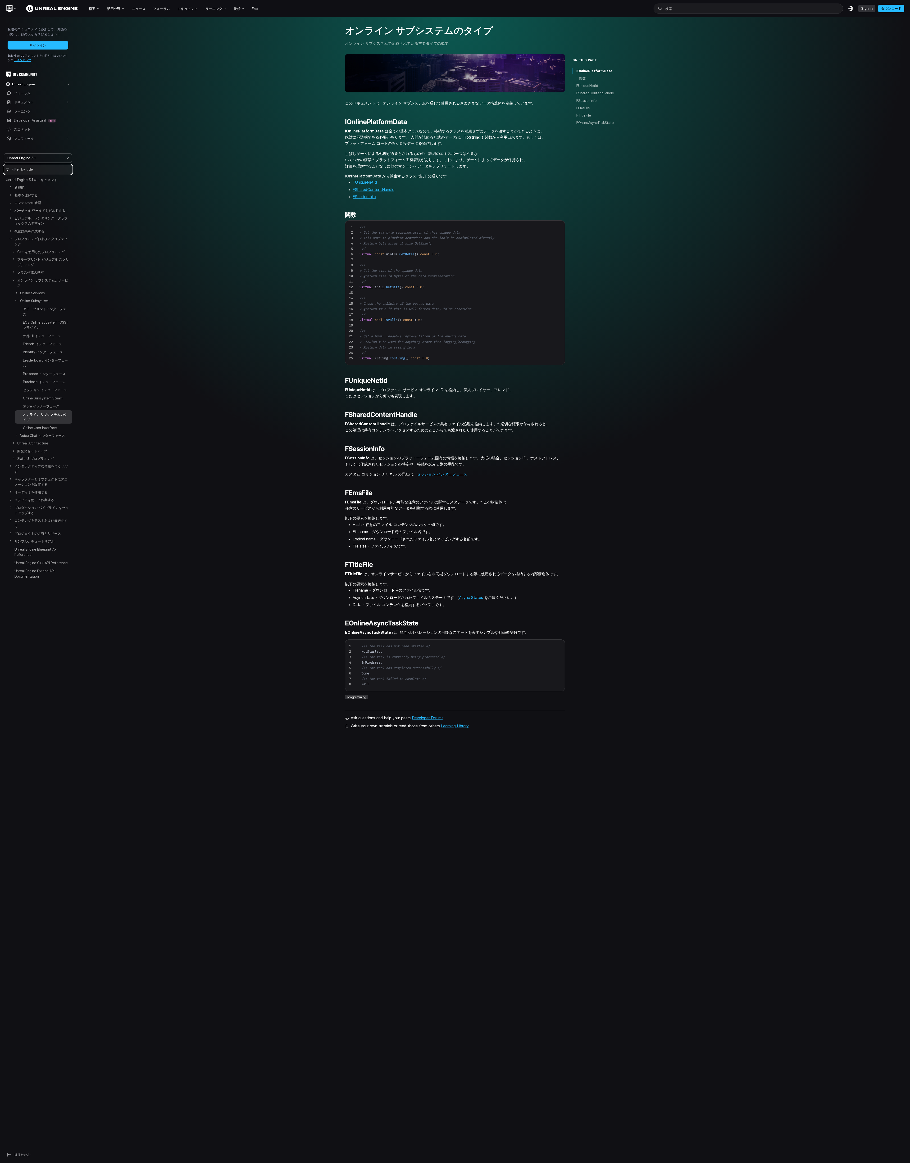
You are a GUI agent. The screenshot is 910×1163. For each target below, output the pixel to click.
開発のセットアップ (32, 451)
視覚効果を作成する (29, 231)
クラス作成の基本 (30, 272)
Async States (471, 597)
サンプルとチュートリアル (34, 541)
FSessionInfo (364, 196)
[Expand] (11, 187)
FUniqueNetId (365, 182)
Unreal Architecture (32, 443)
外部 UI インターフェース (42, 336)
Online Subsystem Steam (43, 398)
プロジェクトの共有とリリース (37, 533)
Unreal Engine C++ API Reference (41, 563)
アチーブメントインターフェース (46, 311)
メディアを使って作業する (34, 500)
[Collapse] (11, 238)
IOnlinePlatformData (594, 71)
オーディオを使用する (31, 492)
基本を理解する (26, 195)
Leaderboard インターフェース (45, 362)
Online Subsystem (34, 301)
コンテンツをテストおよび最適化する (41, 523)
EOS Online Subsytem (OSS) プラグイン (45, 325)
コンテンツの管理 (27, 203)
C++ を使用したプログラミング (41, 252)
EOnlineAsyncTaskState (595, 123)
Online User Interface (40, 428)
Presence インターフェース (44, 374)
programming (356, 697)
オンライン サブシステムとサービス (42, 282)
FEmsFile (583, 108)
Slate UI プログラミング (35, 459)
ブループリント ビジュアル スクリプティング (43, 262)
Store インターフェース (41, 406)
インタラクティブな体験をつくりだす (41, 468)
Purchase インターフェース (44, 382)
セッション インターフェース (45, 390)
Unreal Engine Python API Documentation (34, 573)
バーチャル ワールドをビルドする (39, 210)
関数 (582, 78)
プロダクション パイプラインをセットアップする (41, 510)
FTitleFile (583, 115)
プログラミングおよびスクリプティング (41, 241)
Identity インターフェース (43, 352)
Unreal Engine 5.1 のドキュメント (31, 180)
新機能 (19, 187)
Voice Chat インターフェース (42, 436)
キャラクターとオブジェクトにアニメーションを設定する (41, 481)
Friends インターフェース (42, 344)
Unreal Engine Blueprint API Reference (35, 552)
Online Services (32, 293)
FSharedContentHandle (373, 189)
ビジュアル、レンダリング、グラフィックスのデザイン (41, 220)
